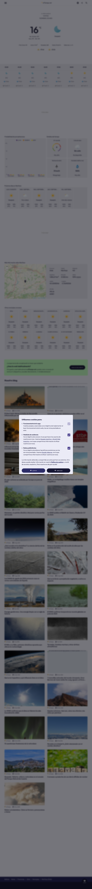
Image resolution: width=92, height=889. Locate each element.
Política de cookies (57, 462)
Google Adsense (47, 452)
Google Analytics (46, 439)
